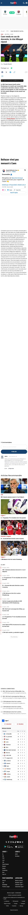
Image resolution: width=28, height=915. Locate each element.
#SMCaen (5, 185)
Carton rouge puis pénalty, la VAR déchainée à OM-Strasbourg (12, 602)
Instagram (23, 903)
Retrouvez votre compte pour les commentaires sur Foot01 (14, 898)
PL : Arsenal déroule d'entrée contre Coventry (13, 586)
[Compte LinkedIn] (13, 842)
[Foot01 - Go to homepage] (14, 837)
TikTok (7, 905)
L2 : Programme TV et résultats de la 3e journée (14, 617)
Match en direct (7, 903)
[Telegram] (10, 72)
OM (2, 494)
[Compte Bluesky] (20, 842)
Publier (14, 451)
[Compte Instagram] (11, 842)
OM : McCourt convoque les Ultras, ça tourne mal (13, 609)
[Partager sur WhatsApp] (11, 68)
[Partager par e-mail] (2, 76)
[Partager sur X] (6, 72)
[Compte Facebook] (9, 842)
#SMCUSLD (22, 185)
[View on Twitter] (25, 171)
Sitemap (21, 905)
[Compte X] (6, 842)
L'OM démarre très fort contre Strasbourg (11, 594)
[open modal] (26, 3)
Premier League (6, 536)
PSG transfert (15, 901)
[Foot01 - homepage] (14, 3)
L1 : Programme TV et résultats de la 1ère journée (14, 578)
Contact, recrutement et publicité (14, 895)
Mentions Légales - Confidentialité (14, 892)
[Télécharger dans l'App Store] (19, 846)
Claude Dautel (7, 64)
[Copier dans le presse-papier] (14, 72)
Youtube (15, 903)
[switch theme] (24, 3)
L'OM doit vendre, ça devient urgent (13, 632)
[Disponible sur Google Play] (9, 846)
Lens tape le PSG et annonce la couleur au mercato (13, 625)
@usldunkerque (17, 178)
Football (23, 901)
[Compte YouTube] (18, 842)
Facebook (14, 905)
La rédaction (6, 901)
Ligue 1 (3, 515)
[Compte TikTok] (15, 842)
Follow (14, 171)
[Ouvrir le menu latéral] (1, 3)
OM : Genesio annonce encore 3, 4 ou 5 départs (13, 570)
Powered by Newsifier (14, 910)
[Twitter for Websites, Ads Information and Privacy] (25, 187)
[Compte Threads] (22, 842)
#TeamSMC (13, 185)
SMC (2, 34)
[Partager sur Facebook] (2, 72)
